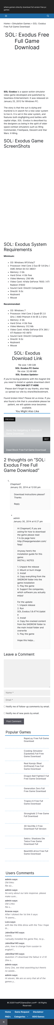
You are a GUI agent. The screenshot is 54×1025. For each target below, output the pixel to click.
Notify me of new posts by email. (22, 713)
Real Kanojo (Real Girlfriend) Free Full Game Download (34, 766)
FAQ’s (8, 1016)
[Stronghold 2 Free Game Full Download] (13, 820)
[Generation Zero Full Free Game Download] (13, 795)
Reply (17, 504)
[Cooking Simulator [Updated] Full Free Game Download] (13, 758)
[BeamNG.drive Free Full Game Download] (13, 858)
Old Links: (10, 904)
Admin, (8, 935)
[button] (48, 16)
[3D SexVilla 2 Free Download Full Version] (13, 833)
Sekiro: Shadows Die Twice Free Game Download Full (34, 841)
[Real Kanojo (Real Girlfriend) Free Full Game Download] (13, 770)
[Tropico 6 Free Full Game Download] (13, 808)
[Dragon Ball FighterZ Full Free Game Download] (13, 783)
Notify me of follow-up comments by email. (28, 706)
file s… (8, 907)
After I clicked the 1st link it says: (21, 914)
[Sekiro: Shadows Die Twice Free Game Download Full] (13, 845)
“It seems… (10, 917)
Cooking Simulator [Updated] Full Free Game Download (34, 754)
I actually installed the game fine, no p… (25, 939)
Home (7, 23)
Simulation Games (21, 23)
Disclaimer (38, 1012)
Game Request (22, 1012)
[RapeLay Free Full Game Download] (13, 745)
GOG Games (38, 1016)
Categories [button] (19, 1016)
